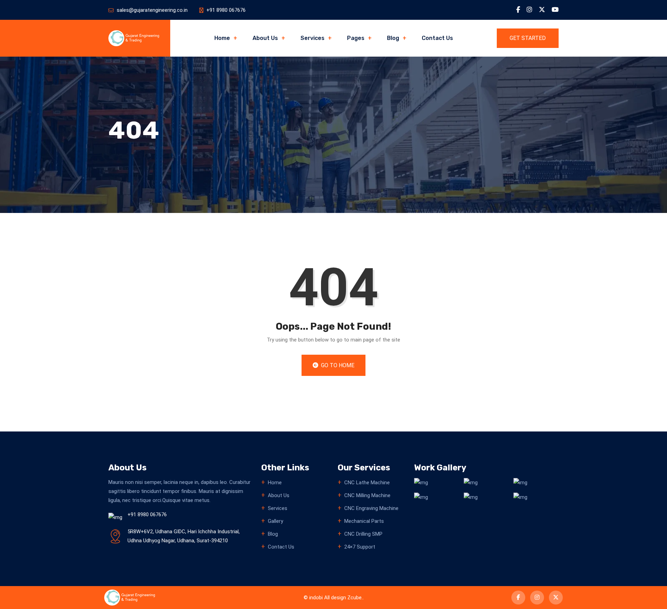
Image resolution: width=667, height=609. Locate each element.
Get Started (528, 38)
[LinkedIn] (529, 9)
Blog (393, 38)
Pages (355, 38)
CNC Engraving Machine (371, 508)
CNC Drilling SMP (363, 534)
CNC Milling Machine (367, 495)
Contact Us (437, 38)
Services (312, 38)
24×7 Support (359, 547)
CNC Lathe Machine (367, 482)
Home (222, 38)
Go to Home (337, 365)
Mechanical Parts (364, 521)
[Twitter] (542, 9)
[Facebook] (518, 9)
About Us (265, 38)
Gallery (275, 521)
